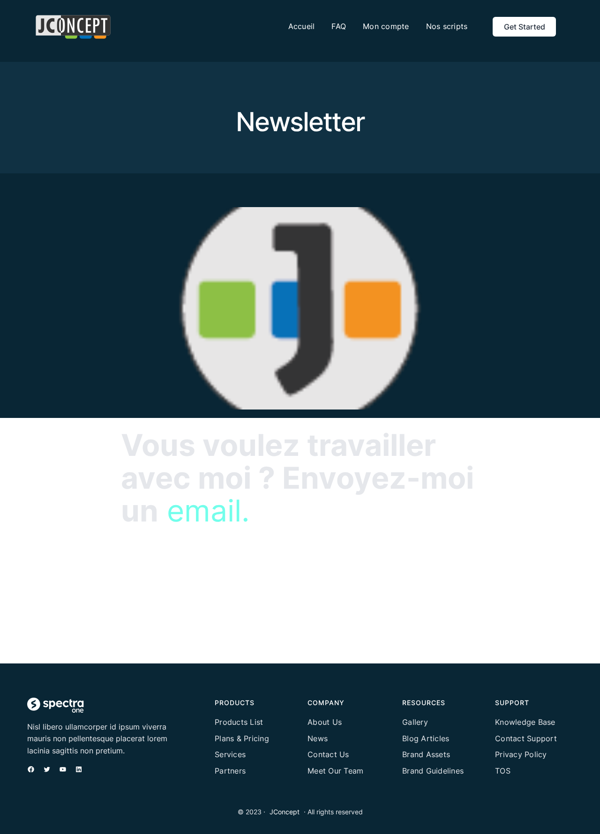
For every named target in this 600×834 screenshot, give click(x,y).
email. (208, 510)
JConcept (285, 812)
